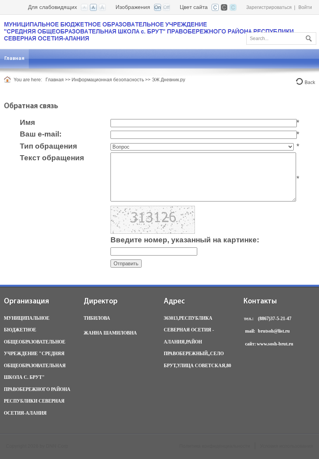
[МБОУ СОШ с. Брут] (149, 31)
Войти (305, 7)
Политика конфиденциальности (214, 446)
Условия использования (286, 446)
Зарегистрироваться (269, 7)
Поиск (307, 37)
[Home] (9, 79)
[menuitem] (14, 58)
